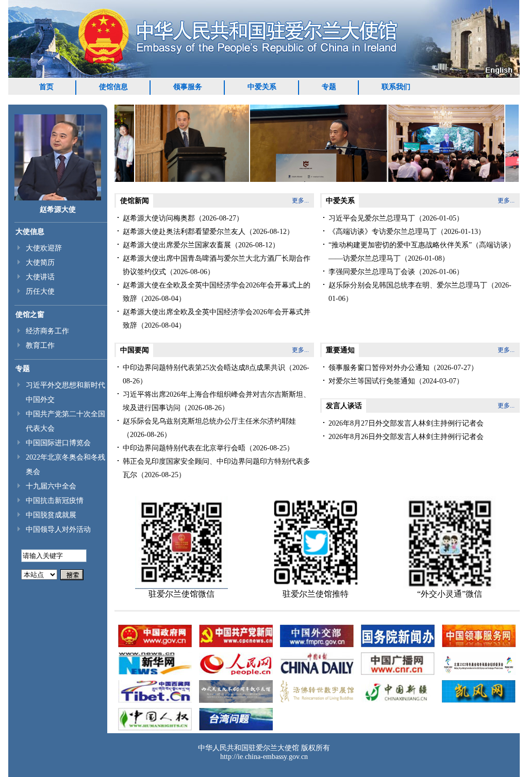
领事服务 (187, 87)
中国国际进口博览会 (58, 443)
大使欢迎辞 (44, 248)
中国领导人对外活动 (58, 529)
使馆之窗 (29, 314)
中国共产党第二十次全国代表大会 (65, 421)
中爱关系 (262, 87)
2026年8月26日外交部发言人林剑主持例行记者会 (406, 437)
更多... (300, 200)
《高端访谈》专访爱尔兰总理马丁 (382, 231)
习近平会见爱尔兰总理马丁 (371, 218)
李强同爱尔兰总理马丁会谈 (371, 272)
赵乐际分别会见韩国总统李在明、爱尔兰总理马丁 (407, 285)
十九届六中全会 (51, 486)
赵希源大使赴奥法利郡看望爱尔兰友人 (184, 231)
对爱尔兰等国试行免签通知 (371, 381)
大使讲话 (40, 277)
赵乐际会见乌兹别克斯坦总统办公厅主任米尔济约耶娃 (209, 421)
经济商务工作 (47, 331)
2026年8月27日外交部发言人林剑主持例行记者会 (406, 423)
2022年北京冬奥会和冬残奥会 (65, 464)
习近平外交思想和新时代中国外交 (65, 392)
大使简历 (40, 262)
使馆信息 (113, 87)
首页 (46, 87)
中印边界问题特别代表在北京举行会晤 (184, 448)
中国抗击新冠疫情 (55, 500)
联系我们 (396, 87)
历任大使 (40, 291)
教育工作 (40, 345)
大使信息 (29, 231)
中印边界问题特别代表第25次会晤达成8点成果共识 (204, 367)
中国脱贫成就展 (51, 515)
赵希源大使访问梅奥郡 (159, 218)
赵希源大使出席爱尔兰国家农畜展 (177, 245)
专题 (329, 87)
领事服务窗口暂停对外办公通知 (379, 367)
